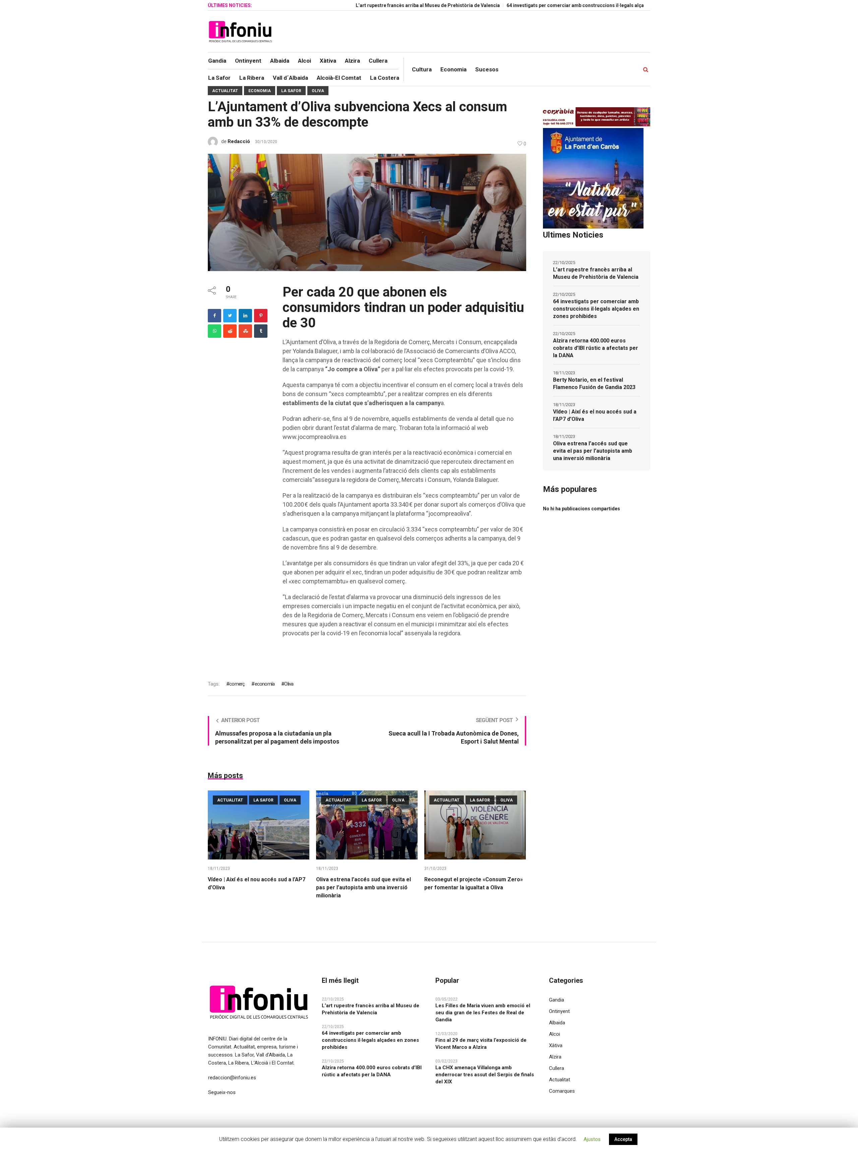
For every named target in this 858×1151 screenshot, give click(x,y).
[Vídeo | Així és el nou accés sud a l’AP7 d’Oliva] (258, 824)
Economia (259, 90)
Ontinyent (559, 1011)
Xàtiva (555, 1045)
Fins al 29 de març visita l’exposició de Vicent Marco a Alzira (481, 1043)
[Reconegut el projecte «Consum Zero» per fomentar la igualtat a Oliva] (475, 824)
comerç (237, 684)
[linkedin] (245, 315)
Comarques (562, 1091)
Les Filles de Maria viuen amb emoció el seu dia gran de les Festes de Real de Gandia (482, 1013)
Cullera (556, 1068)
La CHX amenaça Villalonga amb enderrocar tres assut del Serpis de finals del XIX (484, 1075)
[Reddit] (230, 331)
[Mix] (245, 331)
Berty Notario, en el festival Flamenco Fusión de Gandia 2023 (594, 383)
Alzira (555, 1057)
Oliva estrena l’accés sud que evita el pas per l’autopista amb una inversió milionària (363, 887)
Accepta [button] (623, 1139)
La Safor (291, 90)
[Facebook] (214, 315)
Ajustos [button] (592, 1139)
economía (264, 684)
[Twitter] (230, 315)
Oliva (318, 90)
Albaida (557, 1023)
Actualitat (225, 90)
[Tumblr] (260, 331)
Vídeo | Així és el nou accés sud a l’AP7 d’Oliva (594, 415)
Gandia (556, 1000)
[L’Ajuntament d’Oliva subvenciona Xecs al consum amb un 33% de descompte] (367, 212)
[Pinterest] (260, 315)
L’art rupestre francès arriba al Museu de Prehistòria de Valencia (385, 5)
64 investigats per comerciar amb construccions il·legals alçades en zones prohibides (560, 5)
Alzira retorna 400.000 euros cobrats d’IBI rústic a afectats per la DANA (595, 348)
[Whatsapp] (214, 331)
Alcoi (554, 1034)
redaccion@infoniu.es (232, 1078)
